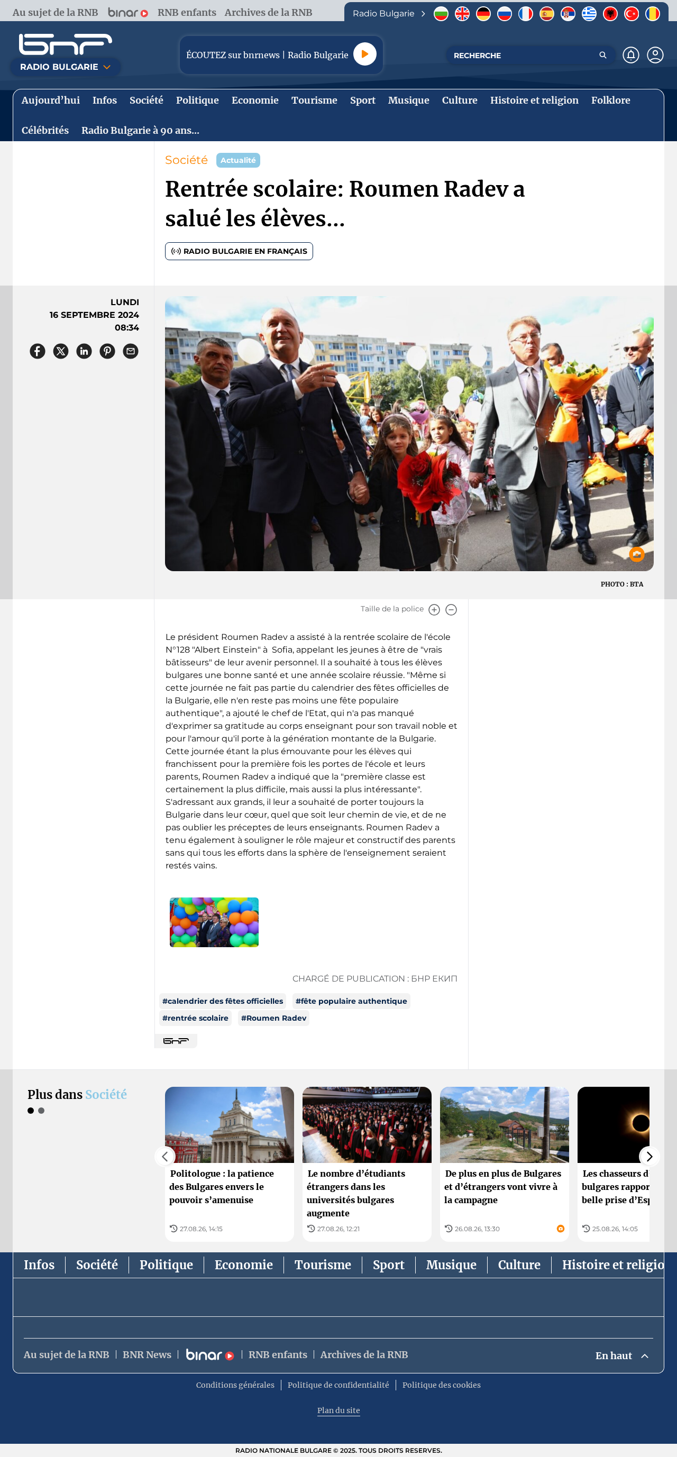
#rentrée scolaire (195, 1018)
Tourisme (323, 1265)
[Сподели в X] (60, 351)
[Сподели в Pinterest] (107, 351)
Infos (39, 1265)
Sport (389, 1265)
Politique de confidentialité (338, 1385)
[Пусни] (365, 54)
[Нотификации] (631, 55)
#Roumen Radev (273, 1018)
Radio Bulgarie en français (245, 251)
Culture (519, 1265)
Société (186, 160)
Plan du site (338, 1410)
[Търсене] (602, 55)
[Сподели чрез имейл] (130, 351)
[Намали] (451, 609)
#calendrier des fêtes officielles (222, 1001)
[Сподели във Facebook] (37, 351)
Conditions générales (235, 1385)
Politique (166, 1265)
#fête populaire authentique (351, 1001)
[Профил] (655, 55)
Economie (244, 1265)
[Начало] (65, 44)
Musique (451, 1265)
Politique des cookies (441, 1385)
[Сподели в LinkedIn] (84, 351)
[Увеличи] (434, 609)
